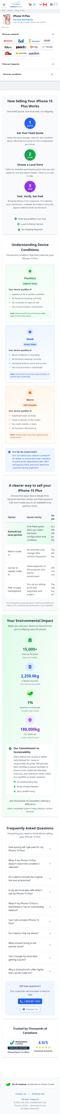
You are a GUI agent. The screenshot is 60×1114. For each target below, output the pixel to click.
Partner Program (30, 1099)
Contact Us (32, 1009)
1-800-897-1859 (32, 1001)
